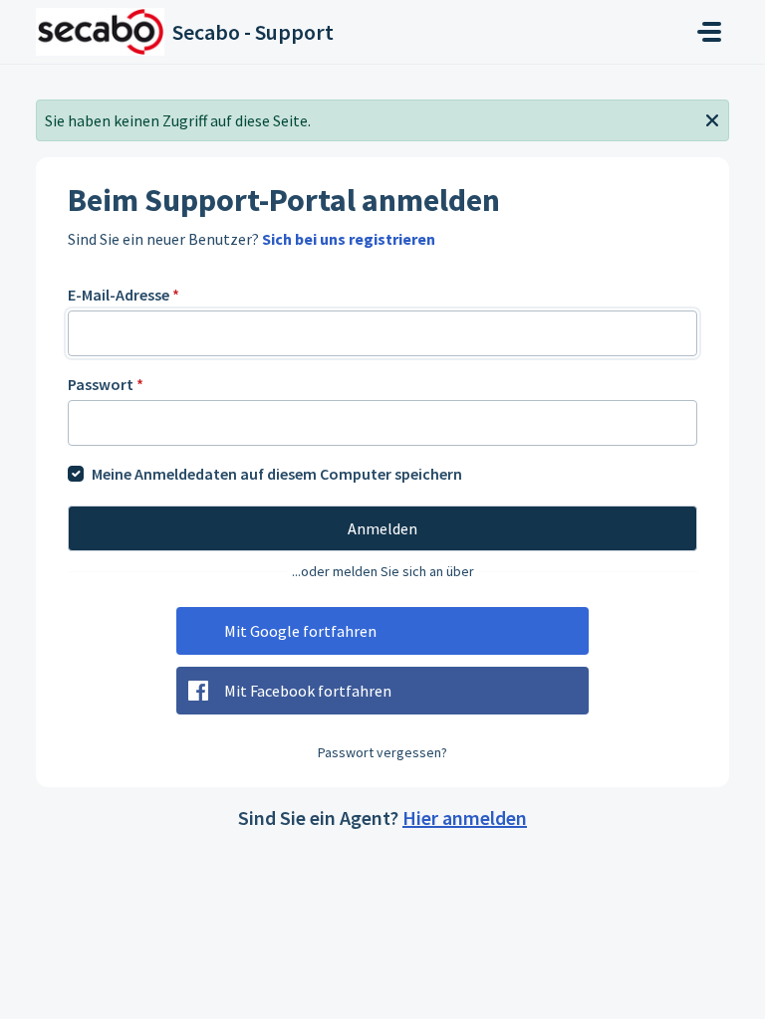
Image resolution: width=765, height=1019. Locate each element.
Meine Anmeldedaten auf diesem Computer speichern (277, 474)
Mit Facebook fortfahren (307, 691)
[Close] (712, 118)
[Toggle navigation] (709, 32)
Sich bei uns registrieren (348, 239)
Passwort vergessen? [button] (382, 752)
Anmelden (382, 528)
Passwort (105, 384)
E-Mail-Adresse (123, 295)
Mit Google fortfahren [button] (300, 631)
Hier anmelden (464, 817)
